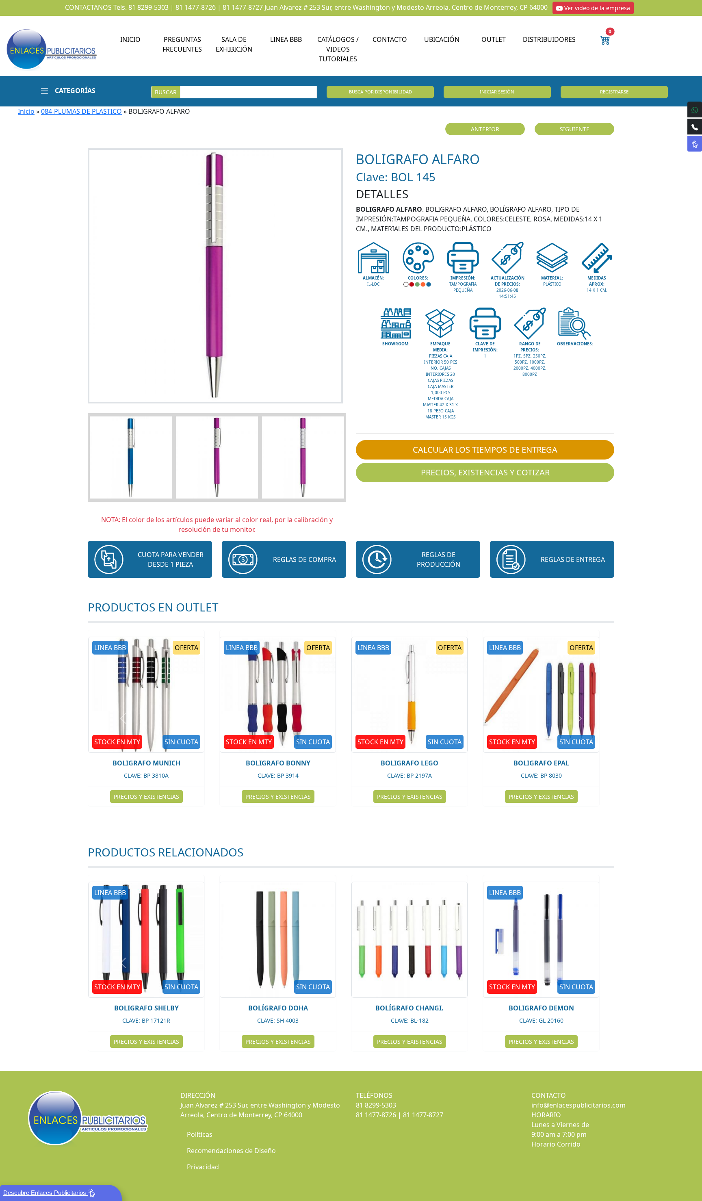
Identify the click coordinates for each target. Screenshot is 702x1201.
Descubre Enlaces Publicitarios (45, 1192)
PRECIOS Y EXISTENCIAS (278, 796)
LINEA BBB (286, 39)
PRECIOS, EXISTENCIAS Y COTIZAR (485, 472)
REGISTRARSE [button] (614, 92)
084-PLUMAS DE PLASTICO (81, 111)
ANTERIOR (485, 129)
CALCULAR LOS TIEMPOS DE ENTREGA (485, 449)
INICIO (130, 39)
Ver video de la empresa (596, 8)
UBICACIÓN (441, 39)
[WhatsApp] (694, 109)
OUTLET (493, 39)
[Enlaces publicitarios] (51, 49)
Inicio (26, 111)
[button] (65, 90)
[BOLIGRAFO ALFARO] (217, 275)
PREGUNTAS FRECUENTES (182, 44)
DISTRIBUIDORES (549, 39)
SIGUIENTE (574, 129)
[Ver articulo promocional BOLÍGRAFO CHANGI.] (409, 940)
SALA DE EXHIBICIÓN (234, 44)
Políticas (199, 1134)
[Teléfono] (694, 126)
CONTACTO (390, 39)
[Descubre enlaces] (694, 144)
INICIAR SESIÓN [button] (497, 92)
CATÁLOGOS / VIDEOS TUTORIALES (338, 49)
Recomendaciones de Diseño (231, 1150)
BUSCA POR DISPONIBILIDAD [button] (380, 92)
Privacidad (203, 1166)
